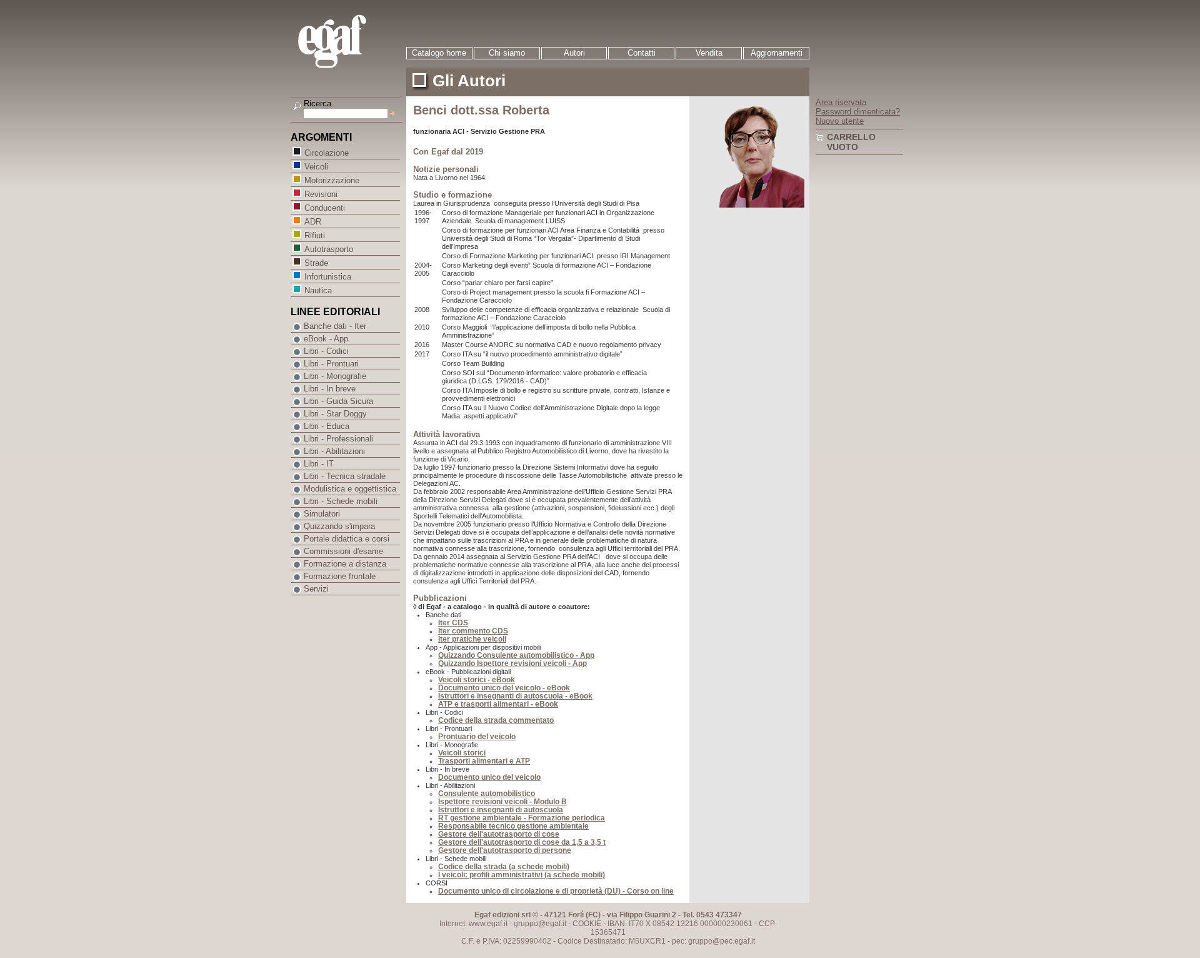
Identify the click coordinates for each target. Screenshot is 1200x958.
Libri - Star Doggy (335, 413)
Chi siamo (507, 53)
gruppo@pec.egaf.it (721, 941)
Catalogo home (439, 53)
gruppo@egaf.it (540, 923)
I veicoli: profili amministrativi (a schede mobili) (521, 874)
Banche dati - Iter (335, 326)
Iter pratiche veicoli (472, 639)
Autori (574, 53)
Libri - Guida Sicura (338, 401)
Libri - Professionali (338, 438)
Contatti (642, 53)
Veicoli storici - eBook (476, 679)
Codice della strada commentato (496, 720)
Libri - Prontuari (331, 363)
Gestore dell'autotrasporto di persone (504, 850)
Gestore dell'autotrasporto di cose (498, 834)
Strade (316, 263)
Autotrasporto (328, 249)
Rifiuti (314, 235)
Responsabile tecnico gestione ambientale (513, 826)
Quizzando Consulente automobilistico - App (516, 655)
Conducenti (324, 208)
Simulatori (322, 513)
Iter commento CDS (473, 631)
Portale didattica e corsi (346, 538)
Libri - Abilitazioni (334, 451)
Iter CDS (453, 622)
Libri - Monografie (335, 376)
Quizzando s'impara (339, 526)
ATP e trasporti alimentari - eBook (498, 704)
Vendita (709, 53)
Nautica (318, 290)
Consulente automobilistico (486, 793)
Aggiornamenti (776, 53)
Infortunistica (327, 276)
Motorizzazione (331, 180)
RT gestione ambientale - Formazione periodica (521, 818)
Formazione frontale (340, 576)
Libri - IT (319, 463)
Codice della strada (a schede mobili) (503, 866)
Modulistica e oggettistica (350, 488)
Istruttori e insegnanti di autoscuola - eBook (515, 696)
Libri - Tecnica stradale (345, 476)
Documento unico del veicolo (489, 777)
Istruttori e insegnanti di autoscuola (500, 809)
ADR (312, 221)
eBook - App (326, 338)
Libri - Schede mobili (341, 501)
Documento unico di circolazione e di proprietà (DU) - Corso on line (556, 891)
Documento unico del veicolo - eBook (504, 687)
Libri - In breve (330, 388)
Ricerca (317, 103)
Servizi (316, 588)
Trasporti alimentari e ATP (484, 761)
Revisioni (321, 194)
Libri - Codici (326, 351)
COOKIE (586, 923)
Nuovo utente (840, 121)
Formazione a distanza (345, 563)
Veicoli (316, 166)
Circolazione (326, 153)
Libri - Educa (326, 426)
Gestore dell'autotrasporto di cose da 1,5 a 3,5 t (522, 842)
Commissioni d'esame (343, 551)
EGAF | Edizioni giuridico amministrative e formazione (348, 43)
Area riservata (841, 102)
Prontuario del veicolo (477, 736)
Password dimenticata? (858, 111)
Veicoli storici (462, 753)
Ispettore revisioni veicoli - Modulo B (502, 801)
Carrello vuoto (851, 142)
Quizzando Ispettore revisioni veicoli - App (512, 663)
